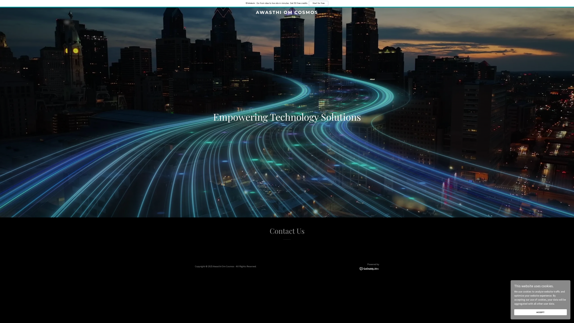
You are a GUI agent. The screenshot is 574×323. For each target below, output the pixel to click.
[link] (287, 13)
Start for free (319, 3)
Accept (540, 312)
